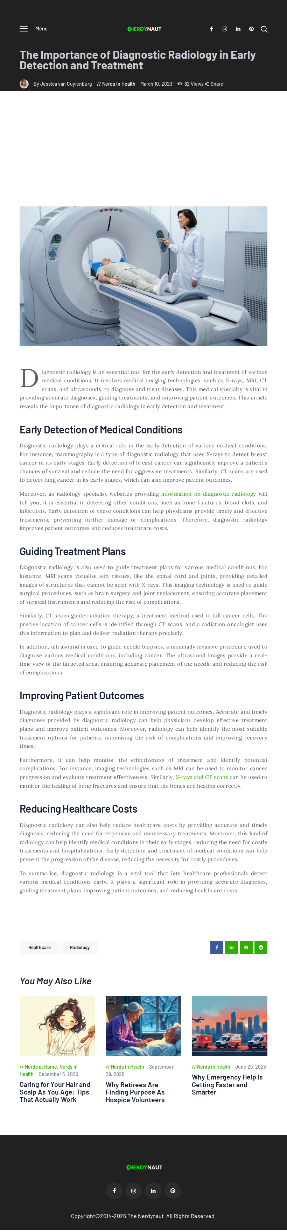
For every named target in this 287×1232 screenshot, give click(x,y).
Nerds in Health (118, 84)
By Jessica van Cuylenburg (63, 84)
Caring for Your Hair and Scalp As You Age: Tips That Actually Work (55, 1092)
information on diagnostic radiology (208, 493)
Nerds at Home (41, 1067)
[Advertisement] (143, 154)
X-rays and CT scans (202, 777)
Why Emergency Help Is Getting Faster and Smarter (227, 1084)
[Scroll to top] (281, 1227)
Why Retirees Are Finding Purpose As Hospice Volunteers (135, 1092)
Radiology (80, 947)
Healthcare (39, 947)
